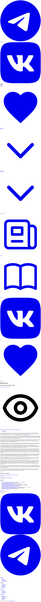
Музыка (3, 579)
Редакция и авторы (4, 596)
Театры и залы (4, 585)
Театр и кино (3, 580)
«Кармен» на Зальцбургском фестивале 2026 (8, 486)
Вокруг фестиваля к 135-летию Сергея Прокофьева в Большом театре (11, 484)
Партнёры (3, 597)
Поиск (1, 86)
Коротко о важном (4, 581)
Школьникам (3, 592)
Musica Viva (18, 429)
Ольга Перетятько (27, 434)
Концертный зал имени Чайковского (12, 429)
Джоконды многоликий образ (6, 488)
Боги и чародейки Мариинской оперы (7, 483)
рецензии (1, 429)
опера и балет (5, 429)
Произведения (4, 584)
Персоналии (3, 586)
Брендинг (3, 599)
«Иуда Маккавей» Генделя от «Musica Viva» (6, 477)
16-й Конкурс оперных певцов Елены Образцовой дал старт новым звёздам (12, 487)
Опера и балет (4, 591)
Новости (1, 577)
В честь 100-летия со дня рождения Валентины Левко (9, 482)
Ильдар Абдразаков (17, 434)
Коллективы (3, 587)
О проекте (2, 594)
